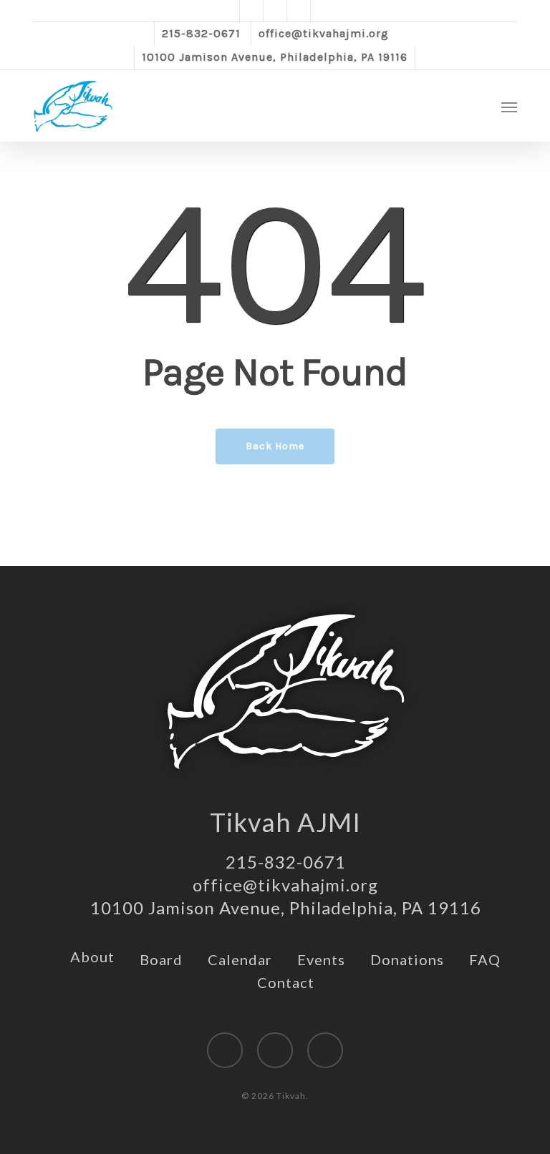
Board (161, 959)
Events (321, 959)
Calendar (240, 959)
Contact (285, 982)
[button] (509, 106)
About (92, 956)
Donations (407, 959)
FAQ (485, 959)
